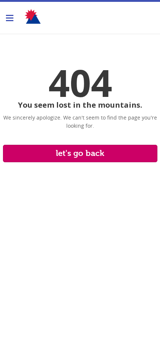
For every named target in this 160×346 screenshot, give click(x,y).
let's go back (80, 153)
